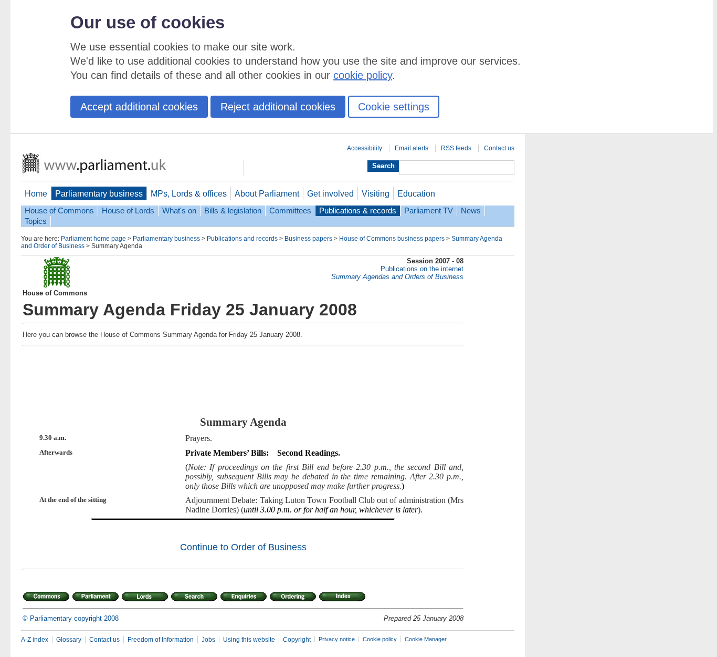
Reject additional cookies (277, 106)
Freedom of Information (161, 639)
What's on (179, 211)
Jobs (208, 639)
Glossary (68, 639)
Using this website (249, 639)
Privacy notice (337, 639)
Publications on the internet (422, 269)
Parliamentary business (99, 193)
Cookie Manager (426, 639)
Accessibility (364, 148)
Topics (36, 221)
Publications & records (357, 211)
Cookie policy (380, 639)
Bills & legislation (232, 211)
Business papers (308, 238)
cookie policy (362, 75)
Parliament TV (428, 211)
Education (416, 193)
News (471, 211)
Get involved (330, 193)
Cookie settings (393, 106)
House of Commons (59, 211)
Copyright (297, 639)
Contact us (499, 148)
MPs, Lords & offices (189, 193)
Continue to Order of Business (243, 547)
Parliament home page (93, 238)
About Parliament (267, 193)
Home (36, 193)
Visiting (375, 193)
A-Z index (34, 639)
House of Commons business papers (392, 238)
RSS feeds (456, 148)
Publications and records (242, 238)
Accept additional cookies (139, 106)
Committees (290, 211)
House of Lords (128, 211)
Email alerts (411, 148)
